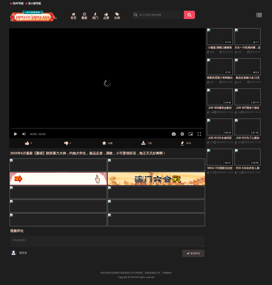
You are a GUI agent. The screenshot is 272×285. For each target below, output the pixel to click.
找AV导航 (18, 3)
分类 (117, 18)
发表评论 (195, 253)
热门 (95, 18)
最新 (84, 18)
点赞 (106, 18)
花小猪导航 (34, 3)
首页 (73, 18)
